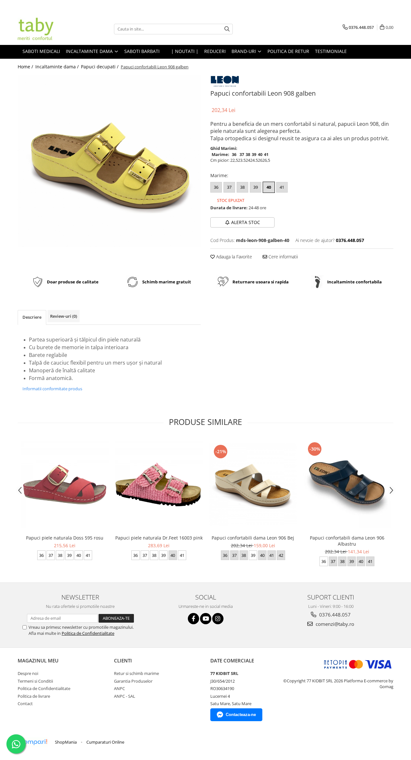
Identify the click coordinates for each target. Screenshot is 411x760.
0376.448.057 (334, 614)
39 (255, 187)
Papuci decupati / (100, 67)
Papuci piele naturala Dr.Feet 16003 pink (159, 538)
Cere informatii (282, 257)
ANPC (119, 688)
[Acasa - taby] (50, 29)
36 (216, 187)
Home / (26, 67)
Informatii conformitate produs (52, 389)
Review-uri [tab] (63, 316)
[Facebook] (193, 618)
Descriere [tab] (31, 317)
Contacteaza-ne (241, 714)
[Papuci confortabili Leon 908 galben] (109, 161)
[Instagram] (217, 618)
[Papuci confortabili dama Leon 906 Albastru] (347, 484)
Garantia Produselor (133, 681)
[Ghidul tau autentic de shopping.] (33, 742)
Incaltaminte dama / (57, 67)
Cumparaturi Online (105, 742)
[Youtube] (205, 618)
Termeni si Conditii (35, 681)
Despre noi (28, 673)
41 (282, 187)
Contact (25, 703)
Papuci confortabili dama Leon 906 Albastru (347, 541)
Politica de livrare (34, 696)
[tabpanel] (109, 161)
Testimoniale (331, 51)
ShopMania (66, 742)
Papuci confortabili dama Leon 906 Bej (253, 538)
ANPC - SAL (124, 696)
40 (269, 187)
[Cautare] (227, 29)
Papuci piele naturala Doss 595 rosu (64, 538)
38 (242, 187)
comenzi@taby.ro (334, 624)
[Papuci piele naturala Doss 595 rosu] (65, 484)
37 (229, 187)
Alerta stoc (245, 222)
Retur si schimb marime (136, 673)
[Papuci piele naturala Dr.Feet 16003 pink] (159, 484)
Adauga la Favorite (233, 257)
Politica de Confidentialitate (88, 633)
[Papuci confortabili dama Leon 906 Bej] (253, 484)
